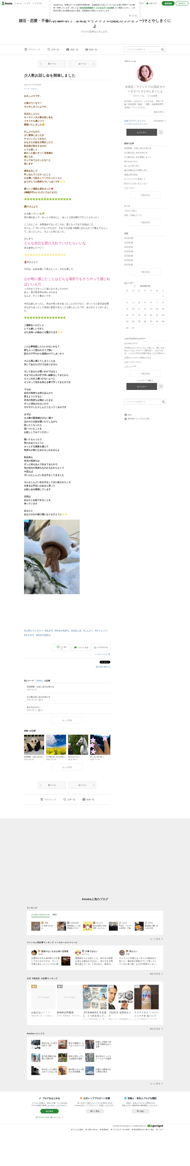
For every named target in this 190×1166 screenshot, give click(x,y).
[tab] (40, 914)
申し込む (140, 1111)
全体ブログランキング (134, 121)
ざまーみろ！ (130, 188)
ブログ (33, 89)
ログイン (182, 3)
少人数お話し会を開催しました (50, 75)
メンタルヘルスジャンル (135, 124)
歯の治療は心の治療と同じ (136, 170)
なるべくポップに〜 (133, 362)
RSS (130, 415)
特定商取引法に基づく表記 (144, 1129)
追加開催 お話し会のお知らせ (137, 148)
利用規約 (105, 1129)
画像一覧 (74, 49)
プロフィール (139, 96)
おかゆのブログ (131, 343)
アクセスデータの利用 (121, 1129)
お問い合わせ (92, 1129)
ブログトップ (34, 49)
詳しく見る (94, 1111)
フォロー (143, 132)
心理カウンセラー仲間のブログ (137, 357)
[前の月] (135, 286)
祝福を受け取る (131, 174)
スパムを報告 (78, 1129)
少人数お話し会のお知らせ (136, 152)
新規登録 (168, 3)
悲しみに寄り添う (132, 166)
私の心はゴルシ (131, 161)
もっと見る (67, 720)
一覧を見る (145, 195)
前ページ (52, 63)
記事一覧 (55, 49)
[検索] (162, 49)
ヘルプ (160, 1129)
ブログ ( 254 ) (130, 211)
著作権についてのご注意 (138, 418)
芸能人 (54, 914)
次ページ (82, 63)
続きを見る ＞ (160, 112)
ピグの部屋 (152, 96)
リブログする (102, 647)
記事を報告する (104, 667)
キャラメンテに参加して (135, 179)
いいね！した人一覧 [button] (102, 654)
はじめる (49, 1111)
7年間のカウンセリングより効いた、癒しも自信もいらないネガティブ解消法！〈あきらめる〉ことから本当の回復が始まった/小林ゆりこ (145, 350)
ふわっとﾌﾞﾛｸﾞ (130, 366)
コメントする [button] (83, 647)
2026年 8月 (145, 286)
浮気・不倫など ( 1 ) (133, 215)
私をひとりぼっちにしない (136, 183)
